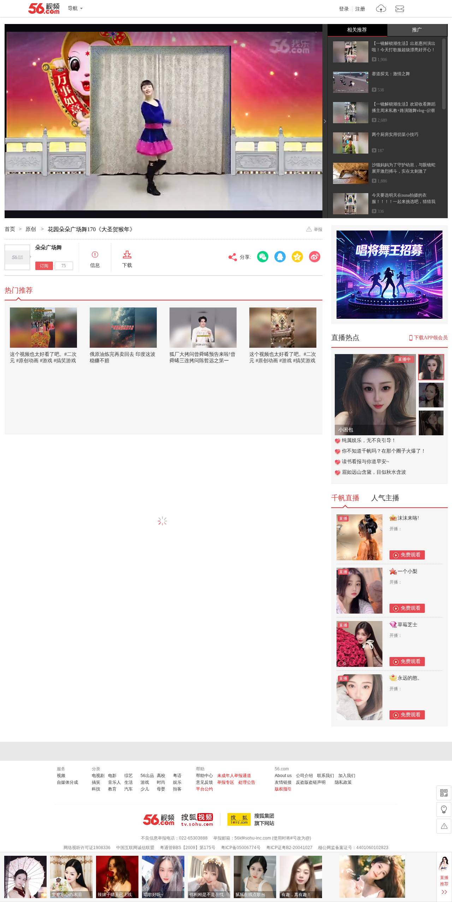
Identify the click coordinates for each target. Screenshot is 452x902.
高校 (161, 775)
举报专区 (225, 782)
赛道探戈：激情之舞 (391, 73)
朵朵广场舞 (48, 247)
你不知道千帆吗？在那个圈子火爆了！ (384, 451)
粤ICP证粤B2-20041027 (289, 847)
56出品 (147, 775)
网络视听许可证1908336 (87, 847)
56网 (158, 819)
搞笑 (96, 782)
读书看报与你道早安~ (365, 461)
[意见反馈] (443, 826)
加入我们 (346, 775)
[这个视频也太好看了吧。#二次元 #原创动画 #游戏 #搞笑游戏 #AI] (43, 327)
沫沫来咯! (408, 518)
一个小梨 (407, 571)
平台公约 (204, 789)
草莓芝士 (407, 624)
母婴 (161, 789)
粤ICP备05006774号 (241, 847)
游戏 (145, 782)
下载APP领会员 (431, 337)
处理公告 (246, 782)
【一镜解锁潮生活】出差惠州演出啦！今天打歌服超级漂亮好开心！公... (403, 50)
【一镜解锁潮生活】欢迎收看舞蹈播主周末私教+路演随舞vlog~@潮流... (403, 110)
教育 (112, 789)
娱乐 (177, 782)
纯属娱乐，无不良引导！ (369, 440)
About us (283, 775)
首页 (10, 229)
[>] (381, 9)
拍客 (177, 789)
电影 (112, 775)
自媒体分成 (67, 782)
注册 (360, 9)
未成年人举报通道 (234, 775)
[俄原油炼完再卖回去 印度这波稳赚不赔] (123, 327)
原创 (31, 229)
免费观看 (411, 554)
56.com (43, 10)
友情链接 (283, 782)
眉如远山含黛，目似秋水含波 (374, 472)
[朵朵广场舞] (17, 257)
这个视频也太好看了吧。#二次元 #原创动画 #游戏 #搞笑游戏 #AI (43, 361)
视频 (61, 775)
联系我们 (325, 775)
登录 (344, 9)
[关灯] (443, 809)
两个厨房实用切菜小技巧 (395, 134)
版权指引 (283, 789)
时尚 (161, 782)
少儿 (145, 789)
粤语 (177, 775)
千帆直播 (345, 498)
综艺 (128, 775)
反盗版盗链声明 (311, 782)
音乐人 (114, 782)
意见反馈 (204, 782)
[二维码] (443, 792)
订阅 (44, 265)
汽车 (128, 789)
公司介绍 (304, 775)
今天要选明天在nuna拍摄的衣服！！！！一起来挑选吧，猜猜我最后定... (403, 201)
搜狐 (252, 819)
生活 (128, 782)
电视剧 (98, 775)
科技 (96, 789)
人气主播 (385, 498)
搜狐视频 (200, 819)
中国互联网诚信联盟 (135, 847)
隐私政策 (343, 782)
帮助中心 (204, 775)
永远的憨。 (410, 678)
